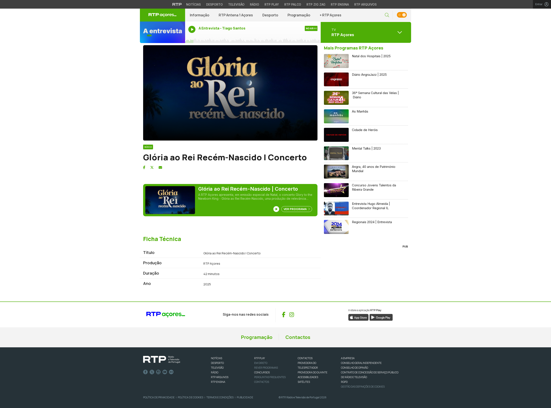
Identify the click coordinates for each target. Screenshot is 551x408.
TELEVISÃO (217, 367)
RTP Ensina (340, 4)
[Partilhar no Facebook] (144, 167)
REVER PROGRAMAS (266, 367)
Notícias (193, 4)
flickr (171, 372)
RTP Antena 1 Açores (236, 15)
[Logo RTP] (161, 359)
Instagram (158, 372)
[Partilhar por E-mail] (160, 167)
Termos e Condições (220, 397)
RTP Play (272, 4)
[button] (387, 15)
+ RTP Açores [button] (330, 15)
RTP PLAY (259, 358)
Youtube (165, 372)
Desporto (214, 4)
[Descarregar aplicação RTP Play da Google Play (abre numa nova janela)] (381, 317)
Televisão (236, 4)
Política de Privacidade (159, 397)
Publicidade (245, 397)
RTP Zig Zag (315, 4)
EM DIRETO (260, 363)
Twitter (152, 372)
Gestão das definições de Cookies (363, 386)
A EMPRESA (347, 358)
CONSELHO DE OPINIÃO (354, 367)
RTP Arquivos (365, 4)
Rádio (254, 4)
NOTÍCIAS (216, 358)
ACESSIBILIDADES (308, 377)
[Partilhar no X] (152, 167)
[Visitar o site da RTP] (177, 4)
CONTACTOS (305, 358)
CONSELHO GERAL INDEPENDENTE (361, 363)
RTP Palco (292, 4)
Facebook (145, 372)
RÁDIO (214, 372)
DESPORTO (217, 363)
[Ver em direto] (162, 32)
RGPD (344, 382)
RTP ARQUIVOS (219, 377)
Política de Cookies (190, 397)
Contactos (297, 337)
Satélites (304, 382)
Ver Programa (295, 209)
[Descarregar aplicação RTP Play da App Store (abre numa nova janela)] (358, 317)
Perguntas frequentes (270, 377)
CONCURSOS (262, 372)
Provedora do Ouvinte (312, 372)
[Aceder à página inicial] (162, 15)
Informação (199, 15)
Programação (299, 15)
